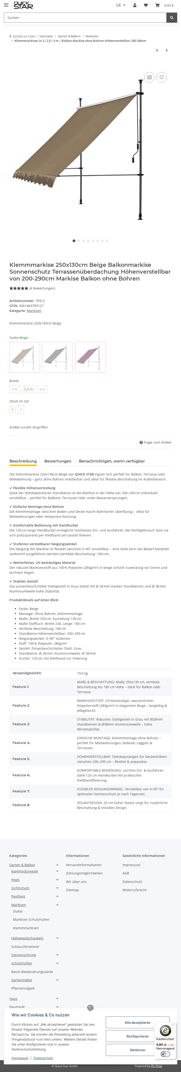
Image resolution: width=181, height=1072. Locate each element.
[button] (134, 5)
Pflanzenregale (23, 988)
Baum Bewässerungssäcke (32, 971)
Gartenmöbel (21, 980)
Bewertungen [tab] (57, 461)
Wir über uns (76, 881)
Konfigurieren (138, 1036)
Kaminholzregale (24, 871)
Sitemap (72, 890)
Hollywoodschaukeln (27, 938)
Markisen (34, 310)
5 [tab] (92, 240)
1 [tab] (74, 240)
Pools (15, 879)
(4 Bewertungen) (42, 288)
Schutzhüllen (21, 963)
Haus (13, 998)
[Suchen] (171, 18)
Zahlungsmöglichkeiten (84, 873)
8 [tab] (107, 240)
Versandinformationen (84, 865)
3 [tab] (83, 240)
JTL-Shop (156, 1066)
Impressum (20, 1058)
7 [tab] (102, 240)
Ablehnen (137, 1050)
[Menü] (173, 1025)
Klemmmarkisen (26, 928)
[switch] (165, 1054)
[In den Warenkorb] (13, 65)
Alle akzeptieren (138, 1022)
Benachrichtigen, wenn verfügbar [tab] (112, 461)
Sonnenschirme (23, 955)
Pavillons (18, 896)
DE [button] (118, 5)
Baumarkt (17, 1007)
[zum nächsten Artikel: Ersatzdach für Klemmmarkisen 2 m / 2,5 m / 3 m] (167, 50)
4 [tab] (88, 240)
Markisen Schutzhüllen (31, 919)
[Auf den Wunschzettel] (161, 77)
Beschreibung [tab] (23, 461)
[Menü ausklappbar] (6, 3)
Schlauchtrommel (25, 946)
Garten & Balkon (22, 865)
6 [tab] (97, 240)
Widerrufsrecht (135, 890)
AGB (126, 873)
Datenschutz (43, 1058)
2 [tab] (78, 240)
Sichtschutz (20, 888)
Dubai (18, 911)
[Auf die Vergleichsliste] (149, 77)
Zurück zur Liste (24, 36)
